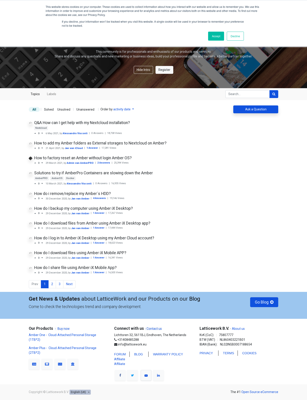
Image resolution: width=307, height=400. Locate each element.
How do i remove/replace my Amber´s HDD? (72, 193)
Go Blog (261, 302)
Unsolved (63, 109)
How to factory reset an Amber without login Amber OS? (83, 158)
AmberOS (57, 178)
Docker (70, 178)
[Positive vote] (36, 133)
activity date (122, 109)
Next (69, 284)
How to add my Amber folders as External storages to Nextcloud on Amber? (100, 143)
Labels (51, 94)
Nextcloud (41, 128)
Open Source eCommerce (259, 392)
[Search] (273, 94)
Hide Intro (143, 70)
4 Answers (100, 198)
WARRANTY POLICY (168, 354)
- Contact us (153, 328)
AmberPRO (41, 178)
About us (238, 328)
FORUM (120, 354)
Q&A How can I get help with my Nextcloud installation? (82, 122)
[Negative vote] (42, 133)
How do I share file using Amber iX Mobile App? (75, 267)
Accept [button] (216, 36)
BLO (137, 354)
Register (164, 70)
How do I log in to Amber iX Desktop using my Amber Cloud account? (94, 238)
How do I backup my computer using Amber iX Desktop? (83, 208)
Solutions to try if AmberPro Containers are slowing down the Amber (93, 173)
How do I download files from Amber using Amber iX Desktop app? (92, 223)
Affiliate (119, 359)
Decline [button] (235, 36)
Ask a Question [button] (256, 109)
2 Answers (104, 162)
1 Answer (92, 147)
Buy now (64, 328)
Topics (35, 94)
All (34, 109)
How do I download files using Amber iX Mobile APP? (80, 253)
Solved (49, 109)
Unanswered (85, 109)
